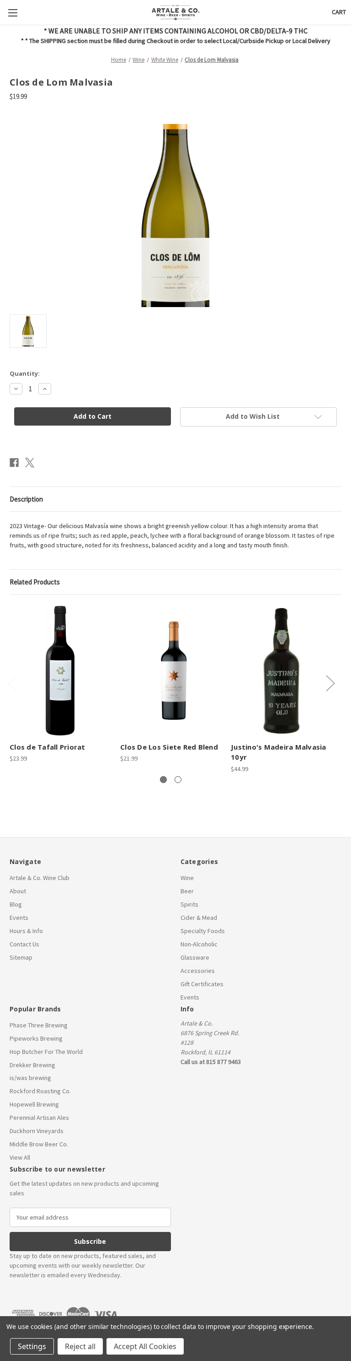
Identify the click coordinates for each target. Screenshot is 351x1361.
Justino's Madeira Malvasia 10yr (278, 752)
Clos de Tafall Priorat (47, 746)
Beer (187, 891)
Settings (32, 1346)
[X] (29, 462)
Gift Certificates (202, 984)
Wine (187, 878)
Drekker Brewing (32, 1065)
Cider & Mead (199, 917)
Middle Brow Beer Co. (39, 1144)
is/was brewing (30, 1078)
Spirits (189, 904)
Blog (16, 904)
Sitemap (21, 957)
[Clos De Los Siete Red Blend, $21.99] (171, 670)
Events (19, 917)
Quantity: (25, 373)
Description (26, 499)
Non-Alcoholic (199, 944)
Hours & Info (26, 931)
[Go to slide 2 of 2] (178, 779)
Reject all (80, 1346)
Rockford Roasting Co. (40, 1091)
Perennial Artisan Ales (39, 1117)
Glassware (195, 957)
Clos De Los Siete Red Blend (169, 746)
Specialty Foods (203, 931)
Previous (12, 683)
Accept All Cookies (145, 1346)
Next (330, 683)
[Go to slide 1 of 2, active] (163, 779)
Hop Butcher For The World (46, 1052)
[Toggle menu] (12, 12)
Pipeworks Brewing (36, 1038)
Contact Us (24, 944)
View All (20, 1157)
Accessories (198, 971)
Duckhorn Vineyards (37, 1131)
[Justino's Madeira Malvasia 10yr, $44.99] (281, 670)
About (18, 891)
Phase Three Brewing (39, 1025)
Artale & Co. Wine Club (39, 878)
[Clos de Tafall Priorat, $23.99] (60, 670)
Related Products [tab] (35, 582)
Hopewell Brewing (34, 1104)
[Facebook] (14, 462)
